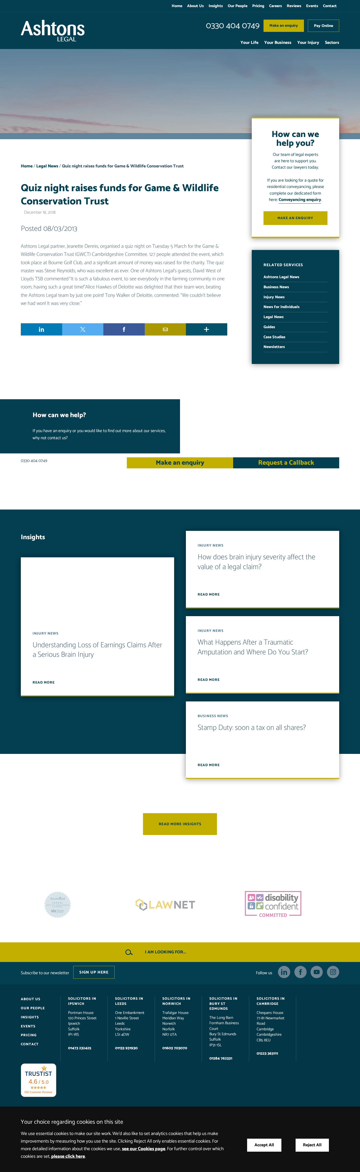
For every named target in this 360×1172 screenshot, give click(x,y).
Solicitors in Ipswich (82, 1001)
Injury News (274, 297)
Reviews (294, 6)
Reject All (312, 1145)
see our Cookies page (143, 1149)
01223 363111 (267, 1053)
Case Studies (274, 337)
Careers (275, 6)
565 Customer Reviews (38, 1092)
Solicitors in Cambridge (271, 1001)
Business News (276, 287)
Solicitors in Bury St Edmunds (223, 1004)
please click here (68, 1156)
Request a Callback (286, 462)
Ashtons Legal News (281, 277)
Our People (237, 6)
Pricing (258, 6)
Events (312, 6)
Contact (330, 6)
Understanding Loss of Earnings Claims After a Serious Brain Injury (97, 650)
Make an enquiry (283, 25)
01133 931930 (126, 1048)
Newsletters (274, 347)
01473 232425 (79, 1048)
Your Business (277, 42)
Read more (44, 683)
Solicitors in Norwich (176, 1001)
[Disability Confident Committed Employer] (180, 905)
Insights (216, 6)
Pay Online (323, 26)
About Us (195, 6)
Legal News (47, 166)
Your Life (249, 42)
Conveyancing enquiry (300, 199)
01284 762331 (220, 1058)
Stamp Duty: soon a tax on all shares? (252, 728)
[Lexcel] (287, 905)
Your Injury (308, 42)
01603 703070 (174, 1048)
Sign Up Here (93, 972)
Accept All (264, 1145)
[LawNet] (72, 905)
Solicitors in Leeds (129, 1001)
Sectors (332, 42)
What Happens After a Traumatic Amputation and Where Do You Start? (253, 648)
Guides (269, 327)
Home (177, 6)
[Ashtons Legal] (52, 30)
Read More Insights (180, 824)
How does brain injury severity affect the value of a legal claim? (256, 562)
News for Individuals (282, 307)
